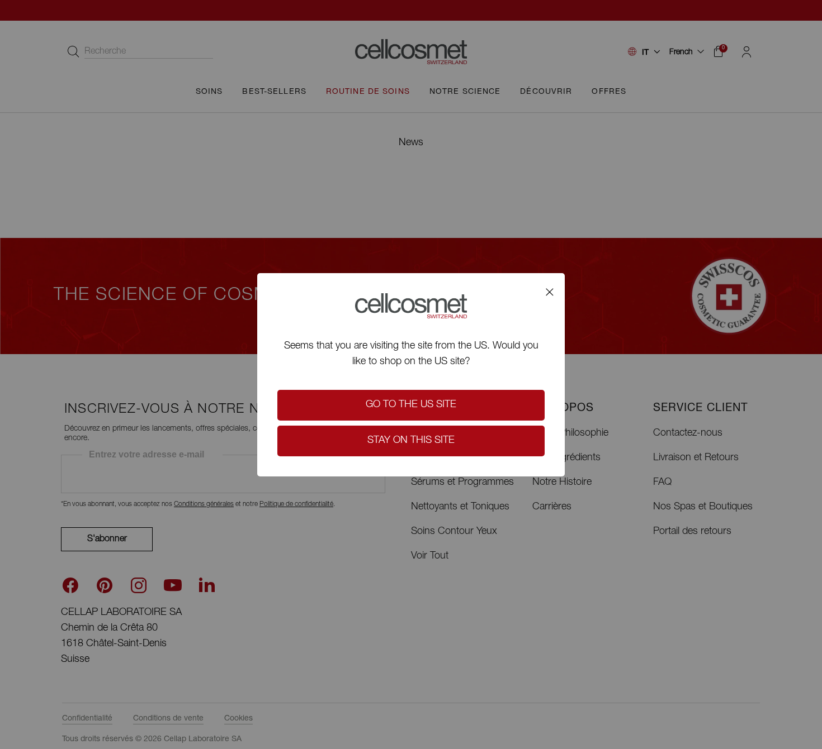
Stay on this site (411, 441)
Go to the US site (411, 405)
